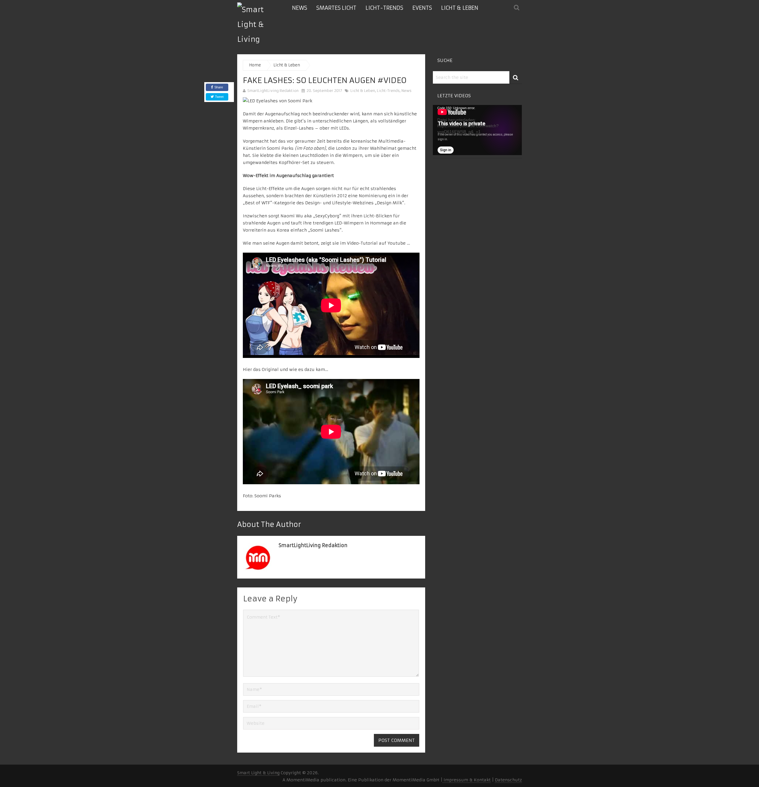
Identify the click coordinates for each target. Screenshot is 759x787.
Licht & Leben (459, 7)
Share (218, 87)
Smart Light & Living (258, 772)
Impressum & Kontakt (466, 780)
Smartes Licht (336, 7)
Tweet (219, 96)
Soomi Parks (267, 495)
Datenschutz (508, 780)
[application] (477, 130)
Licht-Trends (384, 7)
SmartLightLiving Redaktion (273, 90)
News (299, 7)
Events (422, 7)
